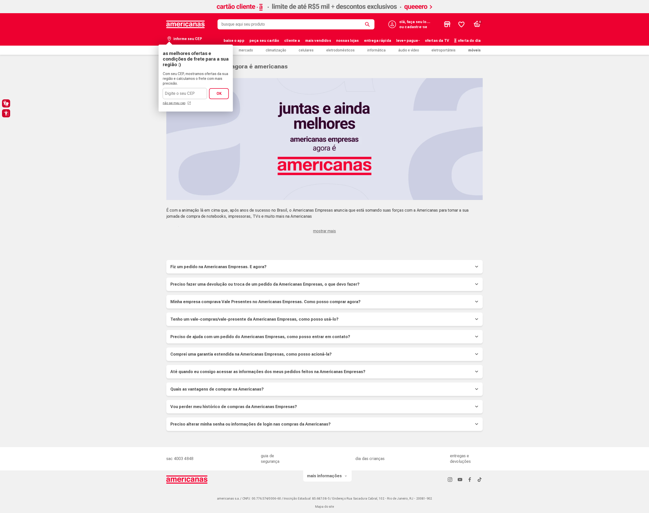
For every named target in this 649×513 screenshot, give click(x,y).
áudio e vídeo (408, 50)
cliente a (292, 41)
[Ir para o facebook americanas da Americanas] (470, 479)
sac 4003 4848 (179, 458)
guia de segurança (270, 458)
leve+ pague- (408, 41)
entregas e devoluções (460, 458)
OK (219, 93)
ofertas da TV (437, 41)
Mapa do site (324, 506)
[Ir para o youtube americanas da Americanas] (460, 479)
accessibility (6, 113)
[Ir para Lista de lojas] (447, 24)
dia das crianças (370, 458)
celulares (306, 50)
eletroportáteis (443, 50)
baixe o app (234, 41)
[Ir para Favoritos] (461, 24)
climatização (276, 50)
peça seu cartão (264, 41)
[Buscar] (368, 24)
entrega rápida (377, 41)
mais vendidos (318, 41)
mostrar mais (324, 231)
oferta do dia (469, 41)
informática (376, 50)
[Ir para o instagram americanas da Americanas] (450, 479)
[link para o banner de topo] (324, 11)
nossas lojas (347, 41)
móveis (474, 50)
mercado (246, 50)
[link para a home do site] (185, 24)
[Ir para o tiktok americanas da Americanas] (480, 479)
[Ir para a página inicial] (187, 479)
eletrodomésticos (340, 50)
